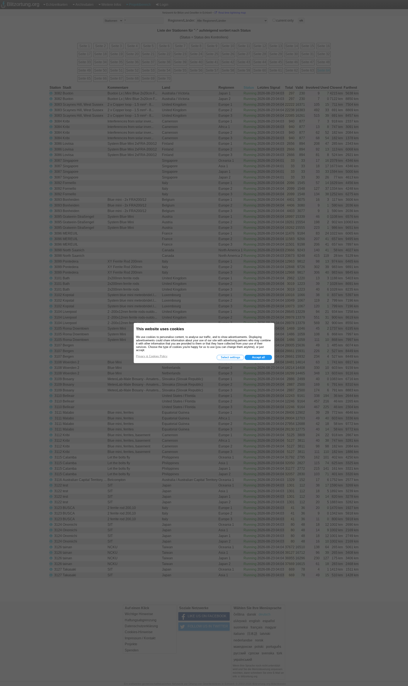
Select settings (230, 357)
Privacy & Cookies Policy (151, 356)
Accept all (258, 357)
